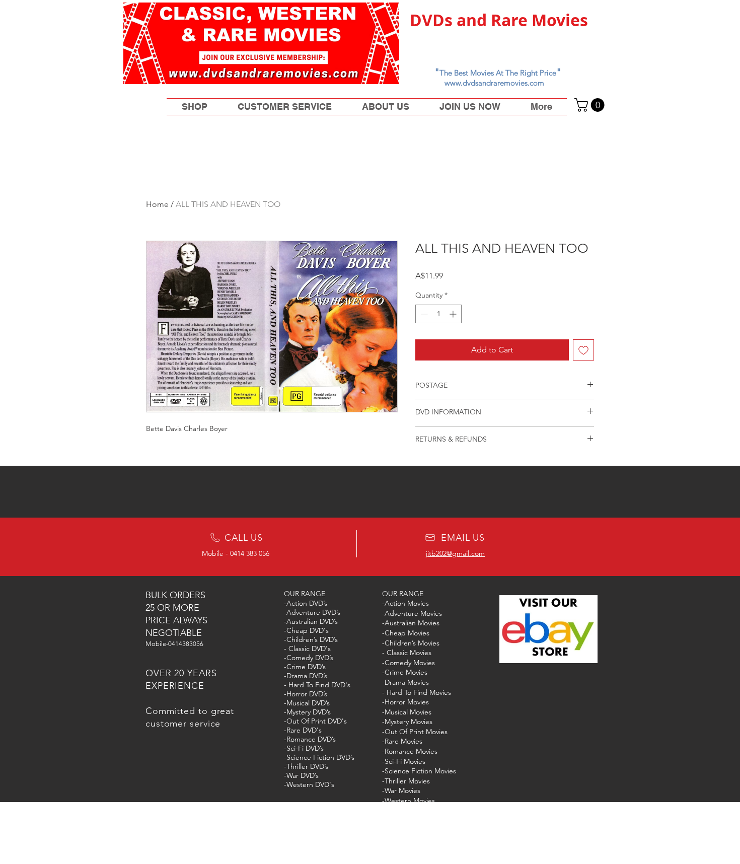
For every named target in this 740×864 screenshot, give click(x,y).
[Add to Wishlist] (583, 350)
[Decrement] (423, 314)
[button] (591, 105)
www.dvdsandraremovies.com (494, 83)
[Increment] (454, 314)
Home (157, 204)
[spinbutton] (438, 314)
